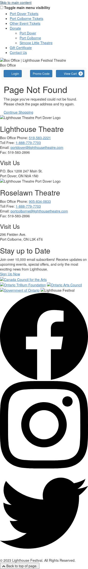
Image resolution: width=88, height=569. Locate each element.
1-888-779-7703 (28, 142)
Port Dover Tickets (24, 13)
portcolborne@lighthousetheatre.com (39, 211)
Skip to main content (16, 2)
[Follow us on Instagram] (44, 467)
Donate (15, 28)
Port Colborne (30, 37)
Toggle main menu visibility (27, 7)
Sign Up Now (10, 274)
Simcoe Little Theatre (36, 42)
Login (15, 73)
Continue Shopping (18, 112)
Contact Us (18, 52)
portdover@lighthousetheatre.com (37, 147)
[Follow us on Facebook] (44, 378)
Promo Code (41, 73)
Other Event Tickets (25, 23)
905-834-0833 (40, 201)
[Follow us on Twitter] (44, 555)
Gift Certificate (21, 47)
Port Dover (28, 33)
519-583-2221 (40, 137)
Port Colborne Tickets (26, 18)
